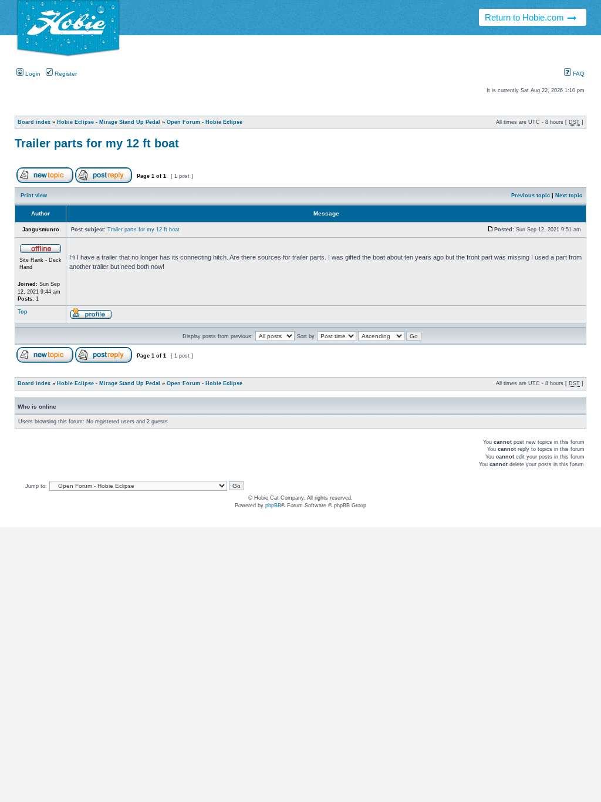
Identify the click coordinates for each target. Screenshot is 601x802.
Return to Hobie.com (525, 17)
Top (23, 312)
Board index (34, 122)
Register (65, 73)
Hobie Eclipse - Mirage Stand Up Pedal (108, 122)
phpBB (273, 505)
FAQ (578, 73)
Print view (34, 195)
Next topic (568, 195)
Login (31, 73)
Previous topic (530, 195)
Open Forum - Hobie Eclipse (204, 122)
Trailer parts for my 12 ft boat (97, 143)
